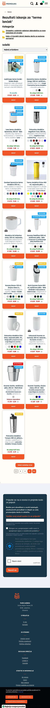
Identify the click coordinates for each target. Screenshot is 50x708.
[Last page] (34, 471)
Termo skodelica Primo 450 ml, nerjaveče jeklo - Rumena (36, 184)
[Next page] (30, 471)
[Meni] (46, 3)
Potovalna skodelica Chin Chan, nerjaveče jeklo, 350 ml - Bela (13, 338)
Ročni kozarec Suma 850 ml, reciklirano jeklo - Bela (36, 286)
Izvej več (20, 692)
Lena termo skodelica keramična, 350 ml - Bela (13, 130)
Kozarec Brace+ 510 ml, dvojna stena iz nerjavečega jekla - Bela (13, 287)
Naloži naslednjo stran (25, 465)
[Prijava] (36, 3)
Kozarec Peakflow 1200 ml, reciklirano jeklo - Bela (36, 236)
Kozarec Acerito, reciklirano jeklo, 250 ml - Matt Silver (13, 387)
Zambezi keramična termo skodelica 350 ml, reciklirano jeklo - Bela (13, 184)
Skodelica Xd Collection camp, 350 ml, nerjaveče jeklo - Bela (13, 237)
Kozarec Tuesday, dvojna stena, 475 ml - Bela (37, 387)
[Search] (31, 3)
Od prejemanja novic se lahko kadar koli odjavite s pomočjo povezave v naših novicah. (25, 534)
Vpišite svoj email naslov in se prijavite (23, 516)
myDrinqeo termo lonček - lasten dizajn (13, 80)
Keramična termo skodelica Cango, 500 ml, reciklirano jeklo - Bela (36, 81)
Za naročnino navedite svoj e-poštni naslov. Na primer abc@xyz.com (23, 523)
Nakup (13, 100)
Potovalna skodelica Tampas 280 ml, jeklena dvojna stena (13, 438)
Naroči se (12, 570)
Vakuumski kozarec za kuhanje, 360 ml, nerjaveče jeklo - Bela (36, 338)
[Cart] (41, 3)
